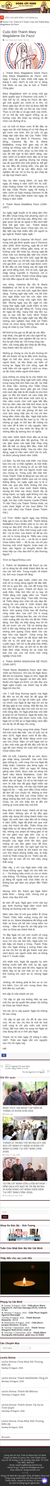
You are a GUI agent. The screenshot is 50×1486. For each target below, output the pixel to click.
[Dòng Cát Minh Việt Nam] (25, 7)
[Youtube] (27, 1472)
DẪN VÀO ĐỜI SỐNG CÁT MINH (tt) (21, 18)
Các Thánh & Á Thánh (19, 22)
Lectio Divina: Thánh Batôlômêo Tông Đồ (24, 1378)
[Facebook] (25, 1472)
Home (5, 22)
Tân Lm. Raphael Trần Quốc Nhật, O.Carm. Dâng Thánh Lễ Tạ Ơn (17, 1066)
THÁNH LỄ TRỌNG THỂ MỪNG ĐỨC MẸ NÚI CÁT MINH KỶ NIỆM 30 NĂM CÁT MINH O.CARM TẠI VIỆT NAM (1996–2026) (24, 1147)
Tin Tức (26, 40)
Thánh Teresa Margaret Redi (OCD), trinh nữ (23, 1328)
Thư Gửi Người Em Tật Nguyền (33, 1071)
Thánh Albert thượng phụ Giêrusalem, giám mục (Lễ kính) (23, 1333)
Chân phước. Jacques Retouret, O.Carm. (22, 1324)
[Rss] (23, 1472)
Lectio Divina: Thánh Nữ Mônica (19, 1391)
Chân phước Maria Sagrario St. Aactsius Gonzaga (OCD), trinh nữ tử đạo (23, 1307)
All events (5, 1437)
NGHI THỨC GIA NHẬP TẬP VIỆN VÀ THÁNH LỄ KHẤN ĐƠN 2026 (22, 1109)
